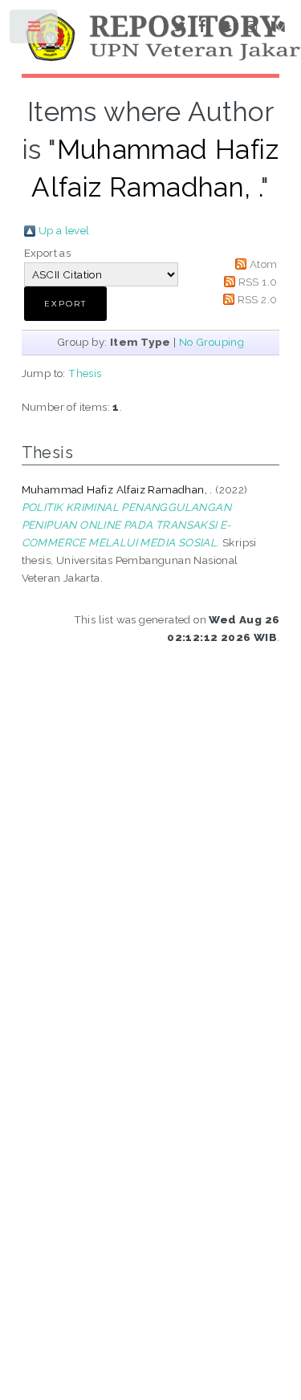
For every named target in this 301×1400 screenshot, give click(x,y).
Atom (264, 264)
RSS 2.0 (258, 299)
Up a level (64, 230)
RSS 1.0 (258, 281)
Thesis (84, 373)
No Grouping (211, 341)
